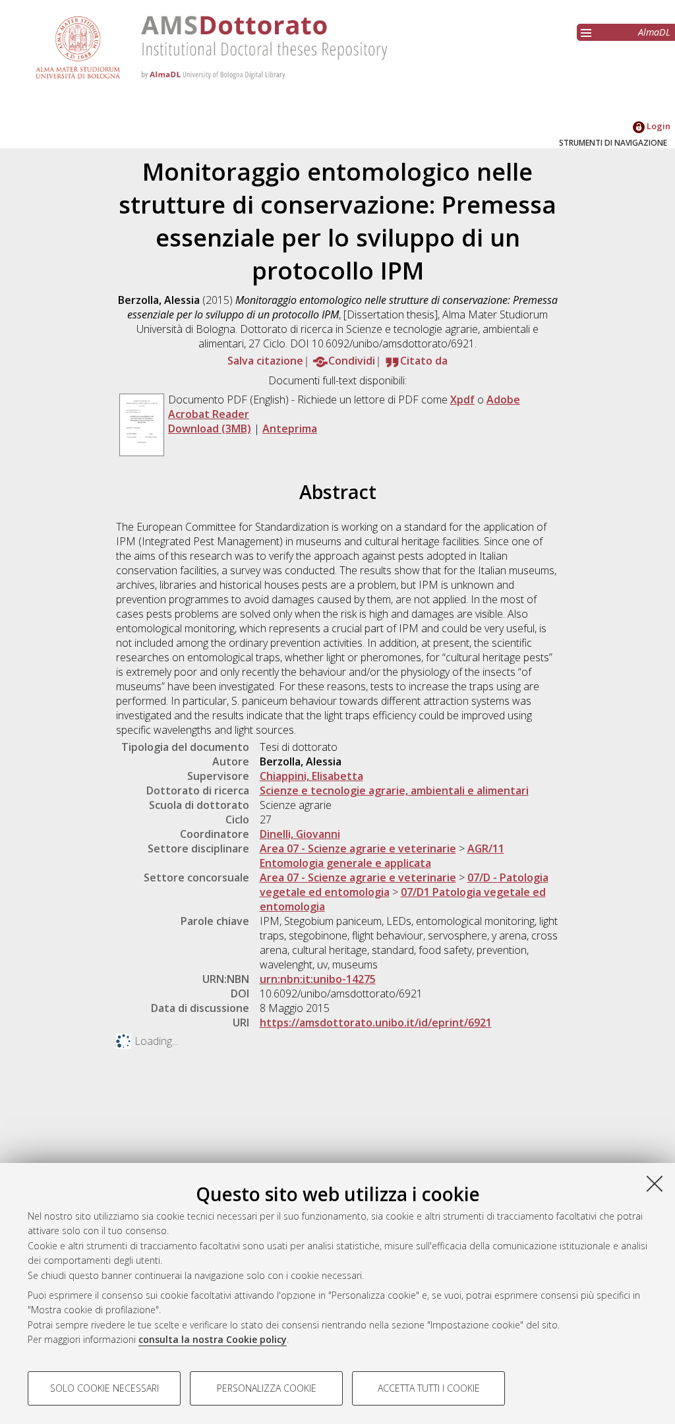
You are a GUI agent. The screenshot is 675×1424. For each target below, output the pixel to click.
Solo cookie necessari (104, 1388)
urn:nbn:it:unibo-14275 (318, 979)
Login (657, 126)
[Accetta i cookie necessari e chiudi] (654, 1183)
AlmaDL (654, 32)
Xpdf (462, 399)
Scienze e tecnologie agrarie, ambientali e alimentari (394, 790)
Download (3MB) (209, 428)
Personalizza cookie (266, 1388)
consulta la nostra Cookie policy (212, 1339)
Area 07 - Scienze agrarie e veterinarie (358, 848)
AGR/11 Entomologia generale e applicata (382, 855)
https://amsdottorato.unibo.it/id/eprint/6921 (376, 1022)
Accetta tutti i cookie (429, 1388)
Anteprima (289, 428)
